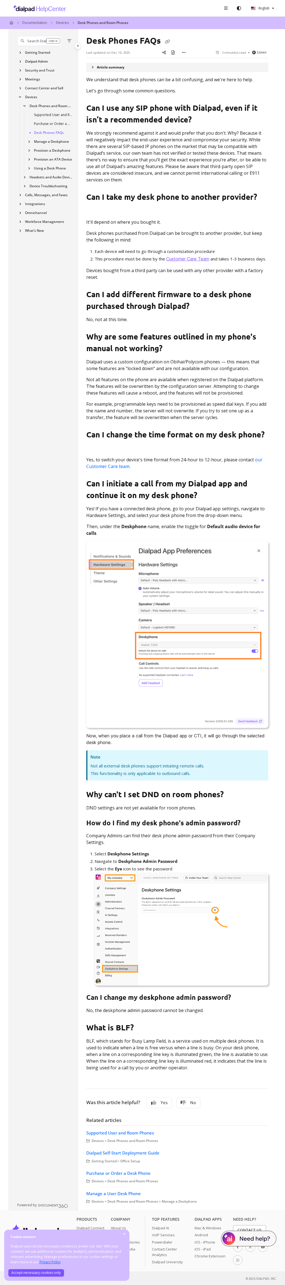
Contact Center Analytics (164, 1252)
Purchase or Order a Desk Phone (53, 123)
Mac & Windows (208, 1227)
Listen (262, 52)
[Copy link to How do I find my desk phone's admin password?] (249, 823)
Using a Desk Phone (50, 168)
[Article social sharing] (163, 52)
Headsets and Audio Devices (51, 177)
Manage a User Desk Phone (113, 1193)
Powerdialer (162, 1242)
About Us (118, 1227)
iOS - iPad (203, 1249)
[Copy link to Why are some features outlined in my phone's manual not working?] (171, 349)
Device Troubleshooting (48, 186)
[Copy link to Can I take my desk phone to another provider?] (94, 209)
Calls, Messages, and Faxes (46, 195)
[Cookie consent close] (124, 1234)
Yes (164, 1102)
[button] (39, 41)
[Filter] (69, 41)
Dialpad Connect (90, 1227)
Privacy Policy (50, 1262)
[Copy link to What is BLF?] (142, 1028)
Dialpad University (167, 1261)
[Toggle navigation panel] (78, 46)
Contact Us (249, 1230)
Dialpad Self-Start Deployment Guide (122, 1153)
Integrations (35, 203)
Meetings (32, 79)
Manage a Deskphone (51, 141)
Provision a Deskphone (52, 150)
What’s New (34, 230)
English (263, 8)
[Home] (38, 8)
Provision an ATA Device (53, 159)
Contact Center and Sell (44, 88)
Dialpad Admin (36, 61)
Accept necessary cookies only (36, 1272)
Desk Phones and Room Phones (103, 22)
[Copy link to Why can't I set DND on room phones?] (232, 795)
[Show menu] (225, 8)
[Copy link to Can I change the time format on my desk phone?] (94, 447)
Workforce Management (44, 221)
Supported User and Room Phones (53, 114)
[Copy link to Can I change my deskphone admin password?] (239, 998)
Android (201, 1234)
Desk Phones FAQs (49, 132)
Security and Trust (40, 70)
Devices (62, 22)
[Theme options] (238, 8)
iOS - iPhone (205, 1242)
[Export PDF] (172, 52)
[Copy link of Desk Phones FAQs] (167, 41)
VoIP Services (163, 1234)
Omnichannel (36, 212)
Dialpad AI (160, 1227)
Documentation (34, 22)
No (193, 1102)
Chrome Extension (210, 1256)
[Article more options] (184, 52)
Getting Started (37, 52)
